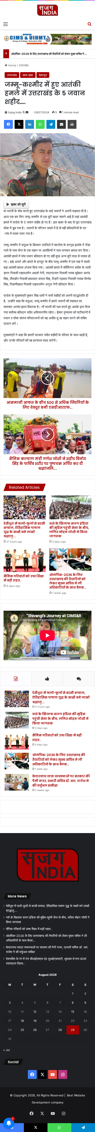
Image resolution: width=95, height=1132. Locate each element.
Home (11, 65)
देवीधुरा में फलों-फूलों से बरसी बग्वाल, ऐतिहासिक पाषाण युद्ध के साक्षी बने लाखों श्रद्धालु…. (24, 529)
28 (60, 1030)
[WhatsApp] (40, 124)
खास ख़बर (28, 75)
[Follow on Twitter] (24, 112)
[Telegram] (50, 124)
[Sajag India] (47, 10)
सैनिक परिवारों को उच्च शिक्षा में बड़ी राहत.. (24, 578)
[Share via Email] (61, 124)
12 (34, 1011)
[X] (19, 124)
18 (22, 1020)
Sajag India (15, 112)
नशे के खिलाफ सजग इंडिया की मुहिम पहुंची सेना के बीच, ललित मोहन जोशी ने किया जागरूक (69, 529)
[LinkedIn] (29, 124)
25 (22, 1030)
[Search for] (89, 24)
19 (34, 1020)
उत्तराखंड (23, 65)
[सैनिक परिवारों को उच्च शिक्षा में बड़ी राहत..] (25, 560)
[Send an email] (27, 112)
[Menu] (5, 24)
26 (35, 1030)
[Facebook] (8, 124)
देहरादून (43, 75)
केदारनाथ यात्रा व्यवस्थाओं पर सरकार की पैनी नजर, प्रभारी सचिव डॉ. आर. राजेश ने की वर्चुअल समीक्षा (61, 781)
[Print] (72, 124)
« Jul (6, 1050)
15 (72, 1011)
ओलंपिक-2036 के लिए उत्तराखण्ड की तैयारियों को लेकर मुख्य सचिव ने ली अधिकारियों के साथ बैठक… (67, 581)
